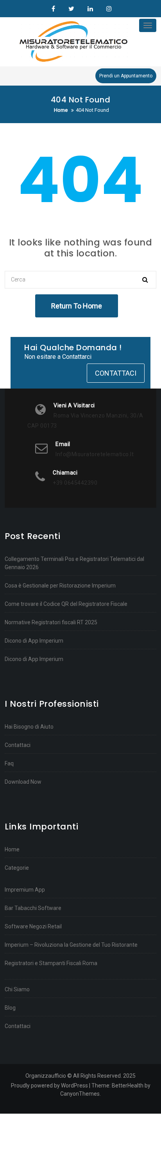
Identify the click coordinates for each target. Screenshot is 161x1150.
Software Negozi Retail (33, 926)
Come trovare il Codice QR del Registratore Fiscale (66, 604)
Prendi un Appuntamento (125, 76)
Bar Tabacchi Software (33, 908)
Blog (10, 1008)
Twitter (71, 9)
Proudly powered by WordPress (49, 1085)
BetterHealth (127, 1085)
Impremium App (25, 890)
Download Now (23, 782)
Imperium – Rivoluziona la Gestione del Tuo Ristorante (71, 945)
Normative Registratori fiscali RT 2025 (51, 622)
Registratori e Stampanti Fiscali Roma (51, 963)
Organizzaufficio (53, 9)
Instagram (108, 9)
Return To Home (76, 306)
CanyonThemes (80, 1094)
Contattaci (115, 373)
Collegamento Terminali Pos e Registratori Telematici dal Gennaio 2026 (74, 563)
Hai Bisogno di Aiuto (29, 727)
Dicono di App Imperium (34, 641)
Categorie (17, 868)
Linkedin (90, 9)
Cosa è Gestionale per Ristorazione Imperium (60, 585)
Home (12, 849)
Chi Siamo (17, 989)
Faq (9, 763)
